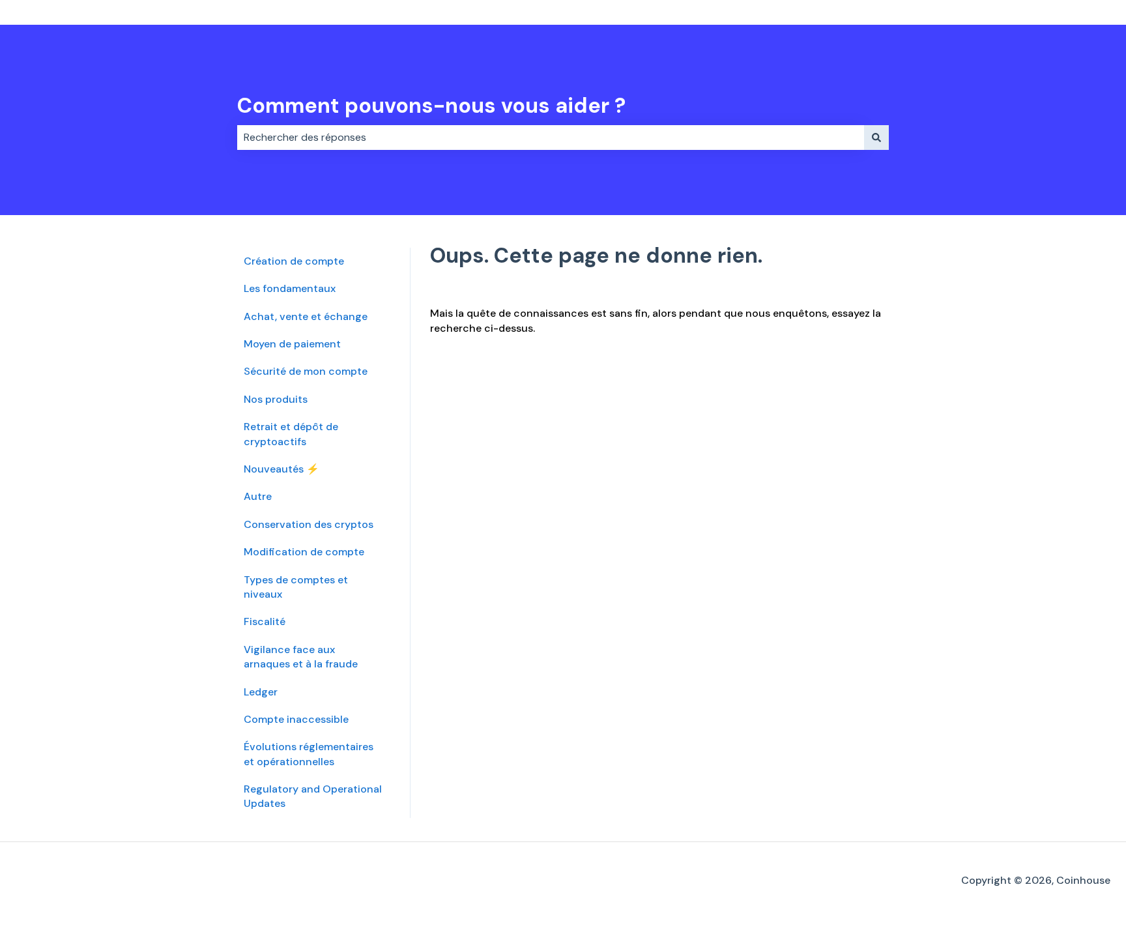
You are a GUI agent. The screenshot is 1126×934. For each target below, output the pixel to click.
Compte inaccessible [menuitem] (296, 719)
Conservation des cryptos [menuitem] (308, 524)
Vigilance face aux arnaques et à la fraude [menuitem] (301, 657)
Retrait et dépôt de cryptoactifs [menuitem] (291, 434)
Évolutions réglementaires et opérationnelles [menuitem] (308, 754)
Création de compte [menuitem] (294, 261)
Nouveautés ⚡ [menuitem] (281, 469)
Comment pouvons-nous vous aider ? (431, 105)
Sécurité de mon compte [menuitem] (306, 371)
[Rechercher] (876, 137)
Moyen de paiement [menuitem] (292, 344)
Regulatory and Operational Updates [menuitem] (313, 796)
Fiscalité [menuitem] (264, 621)
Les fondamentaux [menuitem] (290, 288)
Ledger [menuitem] (261, 692)
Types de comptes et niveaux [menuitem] (296, 587)
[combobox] (550, 137)
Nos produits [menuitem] (276, 399)
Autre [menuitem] (258, 496)
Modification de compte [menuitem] (304, 552)
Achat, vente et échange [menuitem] (306, 316)
